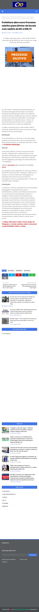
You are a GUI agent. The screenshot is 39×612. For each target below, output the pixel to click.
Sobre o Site (23, 559)
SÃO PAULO (13, 17)
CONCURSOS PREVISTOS (9, 494)
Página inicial (5, 17)
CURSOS (4, 497)
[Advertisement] (19, 87)
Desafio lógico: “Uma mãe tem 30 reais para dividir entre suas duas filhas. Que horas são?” (23, 320)
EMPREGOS (19, 270)
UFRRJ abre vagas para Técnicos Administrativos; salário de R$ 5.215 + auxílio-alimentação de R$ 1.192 (23, 467)
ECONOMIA (5, 503)
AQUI (4, 167)
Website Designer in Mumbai (21, 609)
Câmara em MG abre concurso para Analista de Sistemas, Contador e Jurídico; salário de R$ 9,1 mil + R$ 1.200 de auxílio (23, 449)
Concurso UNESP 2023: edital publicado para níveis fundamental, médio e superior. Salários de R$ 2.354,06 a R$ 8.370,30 (23, 311)
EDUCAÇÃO (11, 270)
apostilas (11, 165)
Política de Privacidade (9, 559)
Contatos (4, 562)
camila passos (7, 32)
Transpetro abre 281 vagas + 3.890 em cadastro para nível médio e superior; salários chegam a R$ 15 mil (21, 429)
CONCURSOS (6, 491)
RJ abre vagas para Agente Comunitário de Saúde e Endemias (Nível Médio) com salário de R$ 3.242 (23, 458)
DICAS (4, 500)
